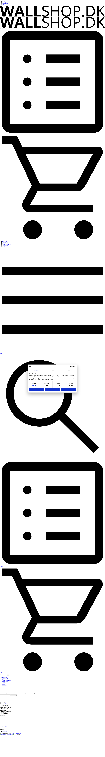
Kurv (1, 672)
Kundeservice (4, 717)
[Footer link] (3, 734)
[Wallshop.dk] (52, 16)
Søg (0, 459)
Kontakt (3, 1)
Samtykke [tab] (36, 370)
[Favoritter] (52, 134)
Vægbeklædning (5, 241)
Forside (1, 688)
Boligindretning (5, 242)
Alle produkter (4, 731)
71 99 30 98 (3, 703)
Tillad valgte (52, 389)
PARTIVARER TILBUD (6, 244)
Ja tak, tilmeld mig (14, 695)
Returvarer (4, 4)
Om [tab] (69, 370)
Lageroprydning (5, 245)
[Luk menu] (8, 675)
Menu (1, 353)
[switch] (46, 385)
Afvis (37, 389)
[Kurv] (52, 239)
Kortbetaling (4, 2)
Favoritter (1, 566)
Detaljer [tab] (52, 370)
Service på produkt (5, 3)
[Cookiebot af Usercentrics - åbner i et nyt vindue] (71, 366)
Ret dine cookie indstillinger (16, 733)
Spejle (3, 243)
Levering (3, 727)
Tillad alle (68, 389)
